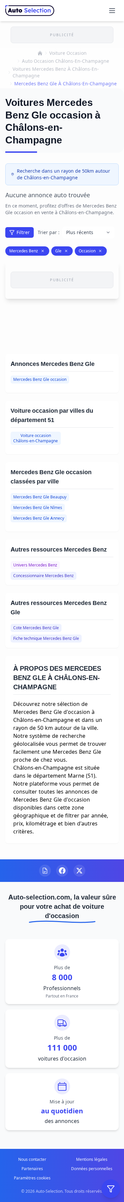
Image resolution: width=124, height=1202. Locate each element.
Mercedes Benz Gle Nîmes (37, 507)
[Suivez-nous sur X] (79, 871)
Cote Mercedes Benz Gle (36, 627)
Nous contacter (32, 1159)
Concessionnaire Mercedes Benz (43, 575)
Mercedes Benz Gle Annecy (38, 518)
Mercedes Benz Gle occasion (39, 379)
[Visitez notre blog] (45, 871)
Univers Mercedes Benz (35, 564)
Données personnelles (91, 1168)
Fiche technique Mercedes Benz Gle (46, 638)
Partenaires (32, 1168)
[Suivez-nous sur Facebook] (62, 871)
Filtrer (23, 232)
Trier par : (49, 232)
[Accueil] (40, 53)
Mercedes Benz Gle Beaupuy (39, 496)
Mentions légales (91, 1159)
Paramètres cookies (32, 1177)
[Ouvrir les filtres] (111, 1188)
